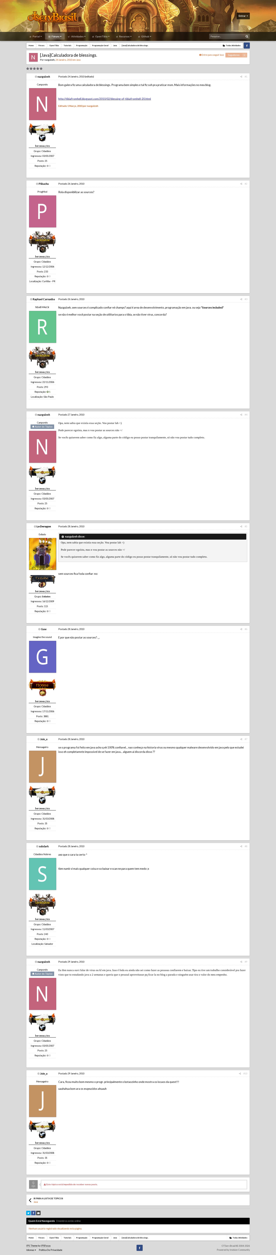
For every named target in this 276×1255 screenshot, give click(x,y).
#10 (245, 1073)
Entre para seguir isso (213, 54)
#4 (246, 414)
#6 (246, 629)
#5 (246, 526)
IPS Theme (32, 1245)
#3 (246, 299)
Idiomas (30, 1250)
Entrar (243, 16)
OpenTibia (101, 36)
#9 (246, 961)
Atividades (77, 36)
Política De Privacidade (50, 1250)
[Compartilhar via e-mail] (38, 1213)
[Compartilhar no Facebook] (33, 1213)
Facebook (247, 45)
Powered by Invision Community (233, 1249)
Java (78, 59)
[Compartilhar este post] (241, 76)
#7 (246, 739)
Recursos (124, 36)
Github (145, 36)
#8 (246, 846)
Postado (71, 76)
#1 (246, 76)
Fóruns (55, 36)
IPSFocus (46, 1245)
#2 (246, 183)
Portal (36, 36)
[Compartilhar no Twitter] (28, 1213)
